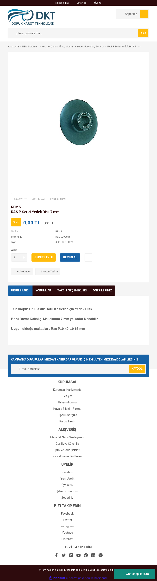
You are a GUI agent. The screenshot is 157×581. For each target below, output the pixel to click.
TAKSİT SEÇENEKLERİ (72, 290)
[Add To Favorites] (88, 257)
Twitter (67, 520)
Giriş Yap (81, 2)
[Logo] (32, 16)
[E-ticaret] (78, 578)
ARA (143, 33)
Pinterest (67, 539)
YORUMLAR (43, 290)
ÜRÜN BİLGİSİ (20, 290)
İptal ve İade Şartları (67, 450)
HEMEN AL (70, 257)
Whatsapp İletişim (137, 573)
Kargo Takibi (67, 421)
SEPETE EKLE (44, 257)
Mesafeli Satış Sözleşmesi (67, 437)
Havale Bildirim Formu (67, 408)
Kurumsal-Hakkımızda (67, 389)
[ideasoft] (57, 578)
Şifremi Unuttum (67, 491)
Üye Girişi (67, 485)
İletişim (67, 396)
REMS (16, 207)
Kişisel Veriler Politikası (67, 456)
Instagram (67, 526)
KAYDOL (137, 368)
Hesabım (67, 472)
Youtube (67, 532)
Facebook (67, 513)
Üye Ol (98, 2)
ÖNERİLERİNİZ (102, 290)
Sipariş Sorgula (67, 415)
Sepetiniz (67, 497)
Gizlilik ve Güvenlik (67, 443)
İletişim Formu (67, 402)
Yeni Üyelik (67, 478)
